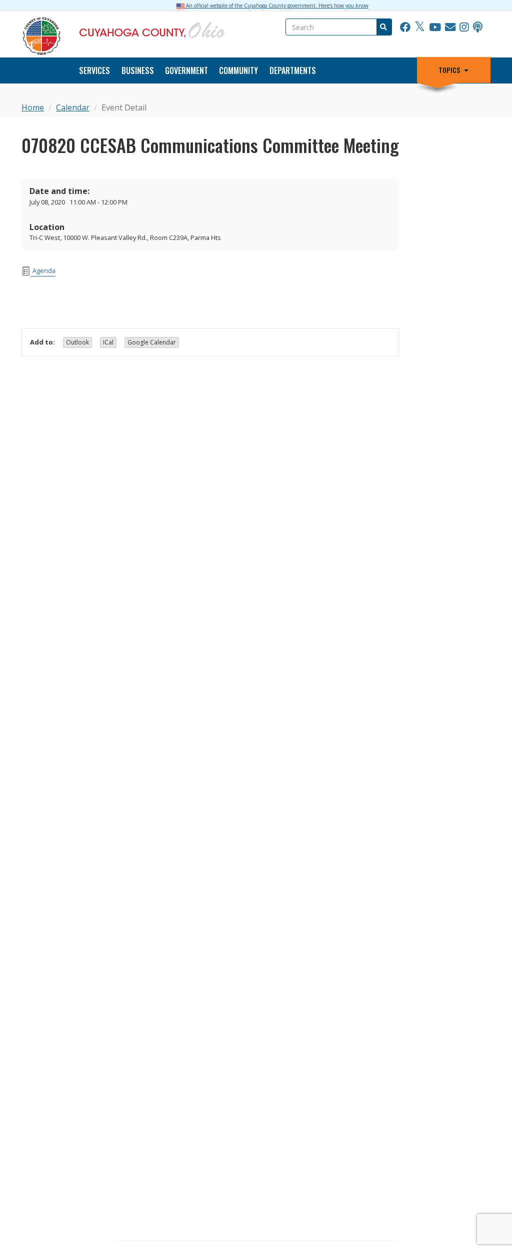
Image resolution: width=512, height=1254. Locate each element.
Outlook (77, 342)
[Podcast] (477, 27)
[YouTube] (435, 27)
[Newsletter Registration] (450, 27)
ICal (108, 342)
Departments (293, 70)
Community (238, 70)
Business (138, 70)
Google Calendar (152, 342)
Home (33, 107)
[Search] (383, 27)
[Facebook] (405, 27)
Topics (449, 70)
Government (186, 70)
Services (94, 70)
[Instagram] (464, 27)
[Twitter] (419, 27)
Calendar (73, 107)
